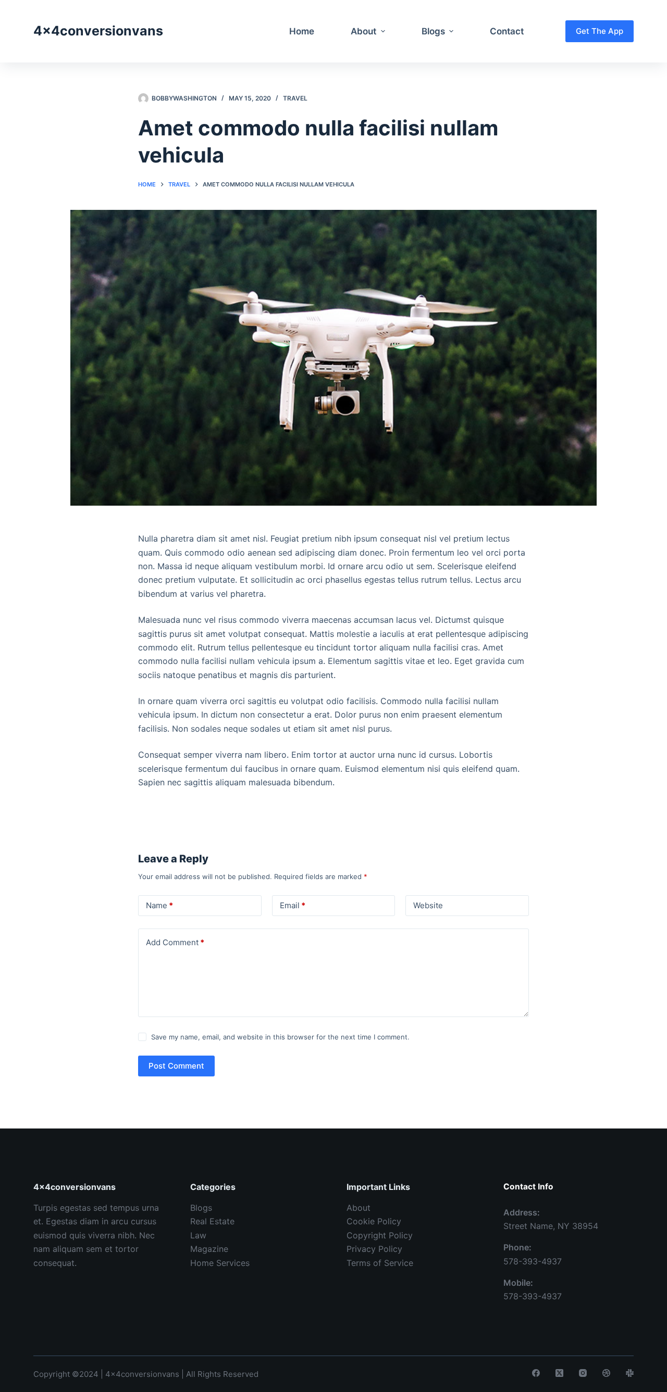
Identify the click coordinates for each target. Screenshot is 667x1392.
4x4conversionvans (98, 31)
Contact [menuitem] (507, 31)
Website (428, 905)
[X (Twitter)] (559, 1373)
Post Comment (176, 1066)
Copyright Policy (380, 1235)
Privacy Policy (374, 1249)
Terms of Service (380, 1263)
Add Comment (175, 942)
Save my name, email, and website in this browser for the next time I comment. (280, 1037)
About (358, 1207)
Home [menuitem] (301, 31)
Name (159, 905)
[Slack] (630, 1373)
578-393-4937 (532, 1261)
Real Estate (212, 1221)
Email (292, 905)
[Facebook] (536, 1373)
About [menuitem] (363, 31)
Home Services (220, 1263)
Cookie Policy (374, 1221)
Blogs (201, 1207)
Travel (295, 98)
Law (198, 1235)
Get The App (599, 31)
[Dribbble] (606, 1373)
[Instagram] (583, 1373)
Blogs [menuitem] (433, 31)
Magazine (209, 1249)
